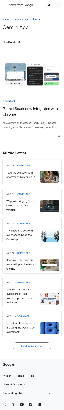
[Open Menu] (3, 5)
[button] (7, 376)
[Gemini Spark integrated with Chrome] (32, 74)
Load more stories (32, 346)
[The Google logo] (8, 365)
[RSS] (19, 42)
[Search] (49, 5)
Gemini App (9, 101)
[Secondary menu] (58, 5)
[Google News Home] (21, 5)
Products (37, 19)
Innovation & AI (21, 19)
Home (5, 19)
